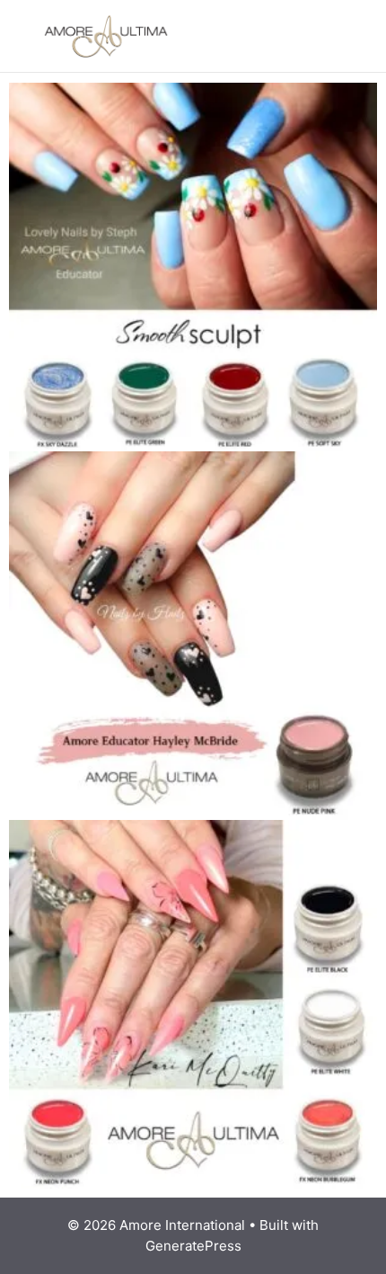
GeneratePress (193, 1245)
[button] (326, 35)
